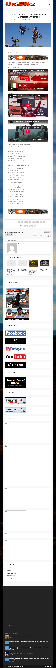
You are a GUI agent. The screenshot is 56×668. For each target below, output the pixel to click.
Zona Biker (11, 654)
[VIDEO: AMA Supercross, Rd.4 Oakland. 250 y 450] (22, 263)
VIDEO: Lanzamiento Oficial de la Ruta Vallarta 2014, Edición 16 (11, 270)
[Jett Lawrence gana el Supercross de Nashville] (44, 263)
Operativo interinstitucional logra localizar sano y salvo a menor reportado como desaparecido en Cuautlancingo (29, 659)
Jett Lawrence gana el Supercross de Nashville (44, 269)
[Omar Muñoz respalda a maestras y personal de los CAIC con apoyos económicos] (7, 642)
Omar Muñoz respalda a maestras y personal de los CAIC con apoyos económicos (28, 641)
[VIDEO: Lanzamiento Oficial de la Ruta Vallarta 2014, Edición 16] (11, 263)
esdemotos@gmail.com (12, 575)
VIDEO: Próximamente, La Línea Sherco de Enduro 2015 (33, 270)
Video (32, 19)
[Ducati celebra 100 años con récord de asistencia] (7, 654)
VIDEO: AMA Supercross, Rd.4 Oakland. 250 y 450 (22, 269)
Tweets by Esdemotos (10, 625)
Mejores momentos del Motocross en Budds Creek (21, 636)
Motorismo (11, 643)
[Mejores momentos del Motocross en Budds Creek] (7, 637)
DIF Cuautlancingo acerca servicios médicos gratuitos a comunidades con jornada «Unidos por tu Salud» (29, 647)
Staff (22, 19)
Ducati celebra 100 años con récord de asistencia (21, 653)
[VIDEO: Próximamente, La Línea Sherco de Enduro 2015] (33, 263)
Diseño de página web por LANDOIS (17, 666)
